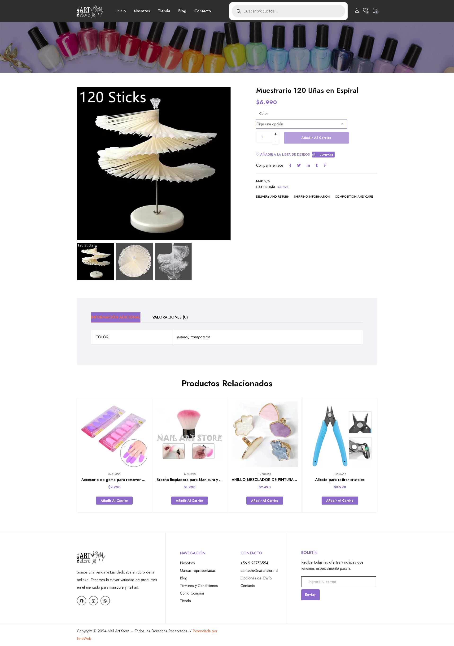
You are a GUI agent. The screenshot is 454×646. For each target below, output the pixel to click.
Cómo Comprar (192, 593)
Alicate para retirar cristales (340, 479)
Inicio (121, 11)
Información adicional (115, 317)
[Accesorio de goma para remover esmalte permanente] (114, 434)
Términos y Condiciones (199, 585)
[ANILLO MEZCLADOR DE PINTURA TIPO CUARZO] (265, 434)
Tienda (164, 11)
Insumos (282, 187)
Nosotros (142, 11)
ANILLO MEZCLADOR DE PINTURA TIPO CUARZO (276, 479)
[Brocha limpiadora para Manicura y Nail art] (190, 434)
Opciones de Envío (256, 578)
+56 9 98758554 (254, 563)
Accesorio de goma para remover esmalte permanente (129, 479)
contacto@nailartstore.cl (259, 570)
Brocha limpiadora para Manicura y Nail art (194, 479)
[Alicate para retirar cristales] (340, 434)
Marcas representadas (198, 570)
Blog (182, 11)
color (263, 113)
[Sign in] (357, 11)
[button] (224, 166)
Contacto (202, 11)
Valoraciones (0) (170, 317)
